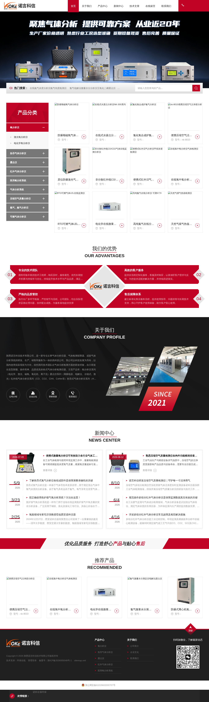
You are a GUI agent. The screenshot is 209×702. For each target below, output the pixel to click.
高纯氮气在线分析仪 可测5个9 (144, 223)
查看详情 (47, 470)
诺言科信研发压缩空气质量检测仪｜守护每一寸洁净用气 (159, 480)
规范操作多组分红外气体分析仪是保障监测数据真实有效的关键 (163, 497)
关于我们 (87, 6)
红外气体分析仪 (18, 171)
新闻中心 (118, 6)
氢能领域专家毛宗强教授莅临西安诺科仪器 (52, 514)
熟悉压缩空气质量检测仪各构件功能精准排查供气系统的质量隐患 (173, 455)
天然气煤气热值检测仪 (182, 223)
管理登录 (32, 660)
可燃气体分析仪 (18, 216)
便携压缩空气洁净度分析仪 (182, 135)
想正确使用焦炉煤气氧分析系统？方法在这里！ (55, 497)
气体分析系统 (17, 189)
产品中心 (103, 6)
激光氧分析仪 (21, 137)
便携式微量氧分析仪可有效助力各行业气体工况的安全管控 (73, 455)
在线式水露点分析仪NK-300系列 (107, 135)
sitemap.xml (80, 660)
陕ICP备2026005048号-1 (60, 660)
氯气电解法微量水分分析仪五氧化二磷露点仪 (93, 88)
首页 (73, 6)
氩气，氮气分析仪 (19, 207)
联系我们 (166, 6)
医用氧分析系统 (18, 180)
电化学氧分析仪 (22, 143)
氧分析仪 (14, 127)
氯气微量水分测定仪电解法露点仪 (102, 609)
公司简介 (134, 646)
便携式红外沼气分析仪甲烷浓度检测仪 (144, 179)
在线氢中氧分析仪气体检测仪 (182, 179)
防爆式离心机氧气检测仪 (142, 609)
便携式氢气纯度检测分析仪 (182, 609)
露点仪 (13, 162)
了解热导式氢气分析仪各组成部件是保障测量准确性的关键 (61, 480)
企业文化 (134, 652)
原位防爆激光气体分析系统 (69, 179)
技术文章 (134, 6)
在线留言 (150, 6)
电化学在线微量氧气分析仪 (107, 223)
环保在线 (21, 660)
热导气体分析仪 (18, 153)
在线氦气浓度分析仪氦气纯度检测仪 (48, 88)
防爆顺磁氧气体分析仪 (69, 135)
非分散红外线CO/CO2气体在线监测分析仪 (107, 179)
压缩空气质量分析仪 (20, 198)
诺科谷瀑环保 (40, 692)
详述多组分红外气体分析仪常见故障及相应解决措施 (157, 514)
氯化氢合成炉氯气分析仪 (144, 135)
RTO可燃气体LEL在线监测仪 (69, 223)
